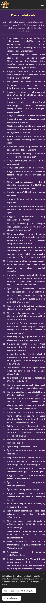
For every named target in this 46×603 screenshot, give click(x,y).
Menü (42, 4)
